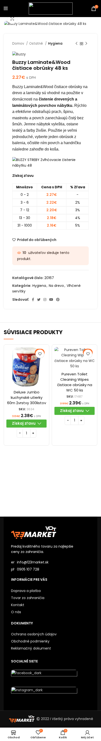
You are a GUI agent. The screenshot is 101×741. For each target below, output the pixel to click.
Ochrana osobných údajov (34, 634)
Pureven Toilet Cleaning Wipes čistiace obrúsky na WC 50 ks (74, 382)
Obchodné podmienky (30, 641)
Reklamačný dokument (31, 648)
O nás (16, 612)
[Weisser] (27, 484)
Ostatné (36, 43)
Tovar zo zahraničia (27, 597)
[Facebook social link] (33, 299)
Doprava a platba (26, 590)
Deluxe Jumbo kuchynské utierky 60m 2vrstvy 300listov (26, 397)
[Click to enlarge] (12, 19)
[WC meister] (73, 484)
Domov (18, 43)
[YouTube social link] (51, 299)
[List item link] (50, 569)
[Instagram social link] (45, 299)
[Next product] (86, 43)
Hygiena (55, 43)
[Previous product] (76, 43)
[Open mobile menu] (5, 8)
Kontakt (17, 604)
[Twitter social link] (39, 299)
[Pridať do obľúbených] (40, 354)
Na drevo (56, 285)
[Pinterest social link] (58, 299)
